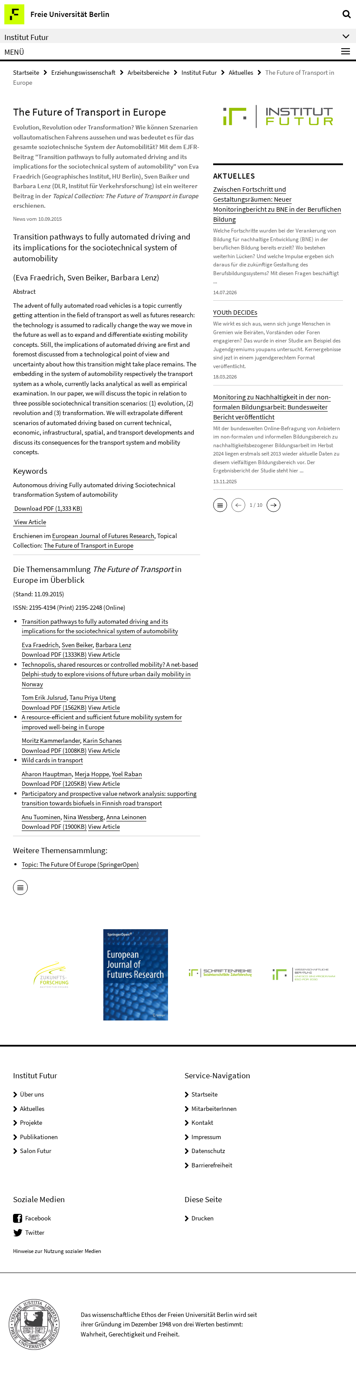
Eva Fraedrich (40, 645)
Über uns (32, 1094)
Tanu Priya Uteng (92, 697)
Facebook (38, 1218)
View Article (29, 522)
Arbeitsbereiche (148, 72)
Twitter (34, 1232)
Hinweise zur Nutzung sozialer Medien (57, 1251)
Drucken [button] (202, 1218)
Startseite (26, 72)
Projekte (31, 1122)
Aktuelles (241, 72)
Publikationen (39, 1137)
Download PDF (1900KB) (54, 826)
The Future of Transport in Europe (88, 545)
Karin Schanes (102, 740)
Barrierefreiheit (211, 1165)
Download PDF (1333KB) (54, 654)
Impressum (206, 1137)
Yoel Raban (127, 774)
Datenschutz (208, 1151)
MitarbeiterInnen (214, 1108)
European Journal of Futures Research (103, 536)
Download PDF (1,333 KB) (47, 508)
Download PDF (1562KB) (54, 707)
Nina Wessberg (83, 817)
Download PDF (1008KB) (54, 750)
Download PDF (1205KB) (54, 783)
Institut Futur (199, 72)
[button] (220, 505)
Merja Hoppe (92, 774)
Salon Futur (35, 1151)
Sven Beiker (77, 645)
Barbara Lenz (113, 645)
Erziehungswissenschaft (83, 72)
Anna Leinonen (126, 817)
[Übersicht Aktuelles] (20, 888)
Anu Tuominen (41, 817)
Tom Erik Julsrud (44, 697)
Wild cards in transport (52, 760)
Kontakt (202, 1122)
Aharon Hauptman (47, 774)
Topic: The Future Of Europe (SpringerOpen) (80, 864)
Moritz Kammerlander (51, 740)
